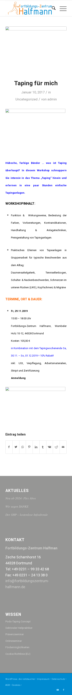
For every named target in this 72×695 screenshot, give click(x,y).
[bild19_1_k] (36, 50)
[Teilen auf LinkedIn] (36, 447)
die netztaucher (26, 679)
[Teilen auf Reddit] (56, 447)
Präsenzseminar (14, 634)
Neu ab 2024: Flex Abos (20, 498)
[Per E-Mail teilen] (63, 447)
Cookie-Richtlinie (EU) (17, 653)
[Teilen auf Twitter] (16, 447)
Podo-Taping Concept (18, 621)
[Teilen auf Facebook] (9, 447)
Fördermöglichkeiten (17, 647)
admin (52, 99)
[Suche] (52, 8)
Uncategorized (26, 99)
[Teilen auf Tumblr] (43, 447)
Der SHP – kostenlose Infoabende (26, 515)
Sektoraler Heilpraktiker (18, 627)
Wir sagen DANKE (16, 506)
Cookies (16, 685)
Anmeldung (18, 378)
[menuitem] (52, 8)
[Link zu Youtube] (58, 690)
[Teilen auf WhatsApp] (22, 447)
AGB (7, 685)
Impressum (43, 679)
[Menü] (61, 8)
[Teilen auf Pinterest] (29, 447)
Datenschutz (58, 679)
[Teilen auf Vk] (49, 447)
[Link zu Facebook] (64, 690)
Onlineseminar (13, 640)
